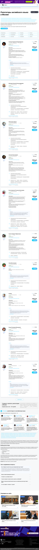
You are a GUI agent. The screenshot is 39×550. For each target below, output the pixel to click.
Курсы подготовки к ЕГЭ (19, 543)
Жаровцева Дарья (13, 121)
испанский (2, 434)
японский (9, 437)
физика (15, 434)
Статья (3, 496)
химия (17, 434)
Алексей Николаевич (13, 155)
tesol (7, 437)
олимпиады (19, 433)
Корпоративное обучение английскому (6, 18)
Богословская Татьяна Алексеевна (16, 190)
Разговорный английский (26, 71)
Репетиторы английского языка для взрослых (7, 21)
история (34, 434)
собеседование (8, 436)
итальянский (27, 434)
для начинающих (3, 437)
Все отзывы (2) (12, 387)
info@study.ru (9, 542)
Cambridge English (12, 436)
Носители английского (13, 178)
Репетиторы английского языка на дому (19, 21)
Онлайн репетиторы (4, 28)
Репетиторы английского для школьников (29, 21)
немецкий (31, 433)
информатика (11, 434)
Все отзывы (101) (12, 215)
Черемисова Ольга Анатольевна (6, 425)
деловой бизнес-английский (8, 433)
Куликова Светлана (19, 424)
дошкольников (3, 436)
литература (20, 434)
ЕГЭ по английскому (13, 72)
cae (23, 436)
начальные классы (15, 433)
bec (22, 433)
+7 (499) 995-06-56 (3, 542)
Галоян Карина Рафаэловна (15, 233)
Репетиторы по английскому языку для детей (25, 18)
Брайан (10, 364)
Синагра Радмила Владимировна (16, 41)
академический (27, 433)
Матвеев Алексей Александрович (16, 83)
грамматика (2, 433)
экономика (23, 434)
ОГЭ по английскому (19, 72)
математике (34, 433)
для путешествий (13, 437)
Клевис (10, 293)
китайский (31, 434)
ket (25, 436)
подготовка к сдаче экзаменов (30, 436)
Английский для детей (19, 71)
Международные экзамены (15, 18)
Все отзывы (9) (12, 65)
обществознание (7, 434)
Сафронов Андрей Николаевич (7, 415)
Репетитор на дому (24, 253)
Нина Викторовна (12, 263)
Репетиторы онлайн (13, 71)
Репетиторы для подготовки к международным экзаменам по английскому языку (18, 69)
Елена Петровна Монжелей (15, 327)
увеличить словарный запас (19, 436)
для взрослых (24, 72)
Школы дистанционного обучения (19, 544)
